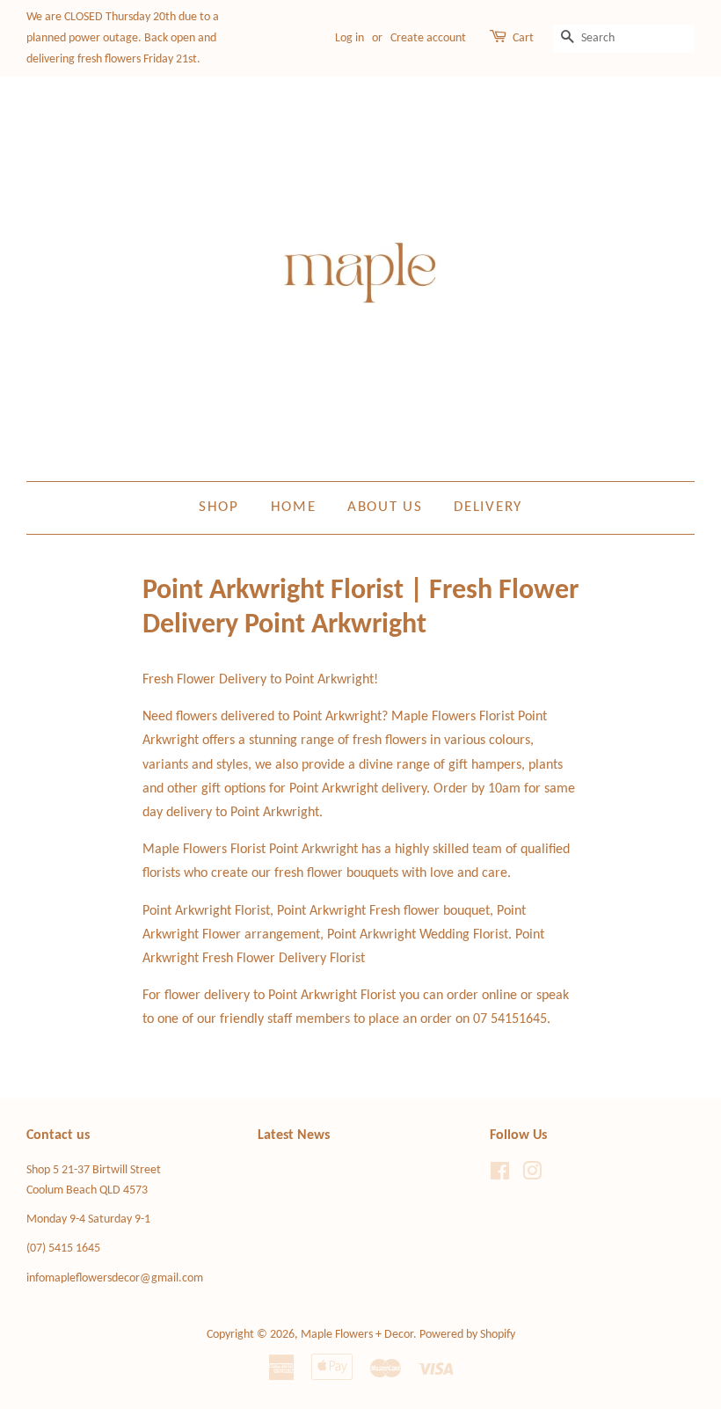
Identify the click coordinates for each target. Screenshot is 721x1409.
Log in (349, 38)
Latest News (294, 1135)
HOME (294, 507)
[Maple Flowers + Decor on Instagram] (532, 1175)
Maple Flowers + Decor (357, 1334)
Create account (428, 38)
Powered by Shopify (467, 1334)
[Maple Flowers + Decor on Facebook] (500, 1175)
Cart (523, 38)
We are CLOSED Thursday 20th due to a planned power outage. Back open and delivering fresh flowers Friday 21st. (122, 38)
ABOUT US (385, 507)
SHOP (219, 507)
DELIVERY (488, 507)
